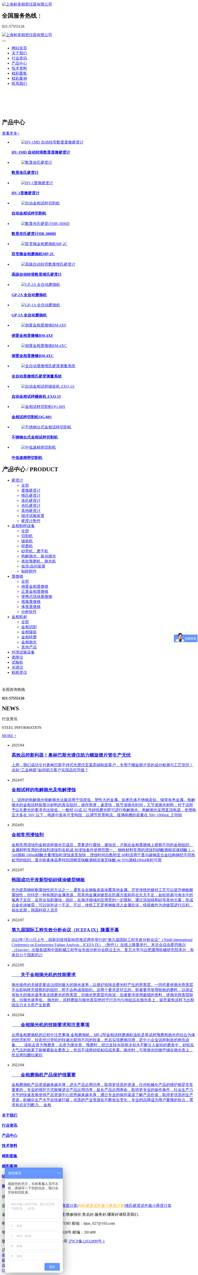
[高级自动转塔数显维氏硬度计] (48, 264)
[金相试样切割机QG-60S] (43, 407)
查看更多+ (11, 133)
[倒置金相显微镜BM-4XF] (43, 325)
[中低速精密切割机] (38, 447)
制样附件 (29, 571)
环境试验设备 (23, 652)
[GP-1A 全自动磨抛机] (40, 305)
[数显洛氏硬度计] (36, 162)
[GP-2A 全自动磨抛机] (40, 284)
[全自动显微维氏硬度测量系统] (48, 366)
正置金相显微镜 (34, 591)
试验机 (17, 662)
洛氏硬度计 (31, 500)
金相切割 (29, 627)
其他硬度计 (31, 511)
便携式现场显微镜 (36, 597)
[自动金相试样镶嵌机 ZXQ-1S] (47, 386)
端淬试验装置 (32, 516)
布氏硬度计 (31, 505)
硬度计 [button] (17, 480)
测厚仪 (17, 657)
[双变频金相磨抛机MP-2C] (44, 244)
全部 (25, 485)
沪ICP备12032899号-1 (87, 1241)
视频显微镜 (31, 602)
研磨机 (27, 546)
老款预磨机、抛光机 (38, 561)
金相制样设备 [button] (23, 526)
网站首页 (19, 48)
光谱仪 (17, 667)
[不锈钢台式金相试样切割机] (46, 427)
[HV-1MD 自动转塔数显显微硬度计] (52, 142)
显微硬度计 (31, 490)
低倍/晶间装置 (33, 566)
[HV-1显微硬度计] (37, 183)
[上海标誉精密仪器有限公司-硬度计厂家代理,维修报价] (99, 4)
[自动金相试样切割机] (40, 203)
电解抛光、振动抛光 (38, 556)
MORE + (9, 736)
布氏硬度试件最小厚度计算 (101, 1205)
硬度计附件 (31, 521)
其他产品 (29, 647)
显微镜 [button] (17, 576)
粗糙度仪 (19, 672)
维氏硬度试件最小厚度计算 (148, 1205)
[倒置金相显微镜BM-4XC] (44, 346)
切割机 (27, 536)
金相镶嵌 (29, 632)
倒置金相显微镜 (34, 586)
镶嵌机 (27, 541)
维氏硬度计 (31, 495)
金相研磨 (29, 637)
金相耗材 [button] (19, 617)
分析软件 (29, 612)
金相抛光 (29, 642)
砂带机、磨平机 (34, 551)
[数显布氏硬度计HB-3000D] (45, 224)
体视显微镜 (31, 607)
